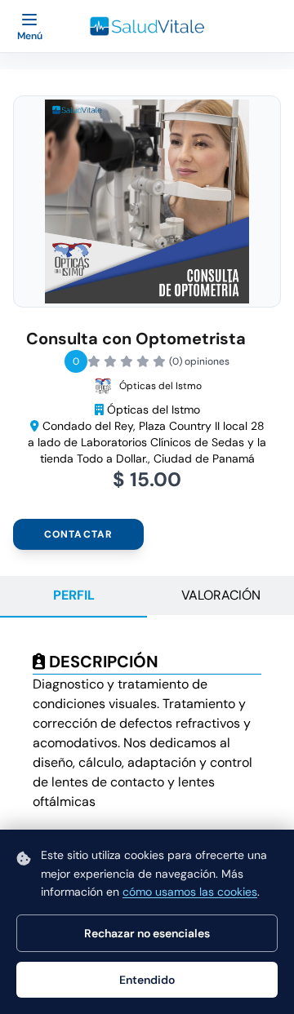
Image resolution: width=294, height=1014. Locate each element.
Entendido (147, 979)
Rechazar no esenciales (147, 933)
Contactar (79, 534)
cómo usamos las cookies (189, 891)
